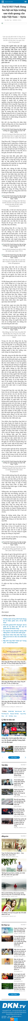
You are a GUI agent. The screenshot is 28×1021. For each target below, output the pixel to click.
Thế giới (16, 933)
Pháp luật (16, 827)
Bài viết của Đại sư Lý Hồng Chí (8, 665)
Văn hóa (3, 876)
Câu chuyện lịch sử (18, 971)
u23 (6, 716)
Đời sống (16, 956)
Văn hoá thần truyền (18, 946)
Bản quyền (10, 1017)
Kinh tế (15, 777)
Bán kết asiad (18, 711)
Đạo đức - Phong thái (18, 786)
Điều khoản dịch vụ (16, 1016)
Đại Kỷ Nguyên (9, 1012)
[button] (25, 757)
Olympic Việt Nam (14, 713)
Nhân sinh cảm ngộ (6, 896)
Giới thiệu (4, 1016)
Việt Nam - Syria (12, 716)
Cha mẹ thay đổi (5, 916)
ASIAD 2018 (11, 711)
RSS (9, 1016)
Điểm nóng (16, 796)
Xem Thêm (14, 757)
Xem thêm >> (23, 764)
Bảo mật (4, 1017)
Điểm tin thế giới (17, 806)
